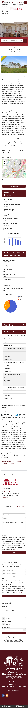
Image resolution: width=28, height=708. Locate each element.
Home (4, 461)
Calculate (14, 633)
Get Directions (14, 186)
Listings (9, 461)
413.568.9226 (16, 18)
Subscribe (14, 595)
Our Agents (5, 499)
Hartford (18, 461)
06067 (12, 463)
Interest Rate (6, 627)
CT (13, 461)
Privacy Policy (18, 549)
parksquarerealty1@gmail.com (14, 20)
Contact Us (5, 497)
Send (14, 552)
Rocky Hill (6, 463)
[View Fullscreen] (4, 167)
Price (3, 616)
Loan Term (5, 606)
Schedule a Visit (20, 506)
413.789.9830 (17, 16)
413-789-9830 (8, 491)
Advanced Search (8, 44)
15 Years (12, 610)
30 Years (6, 610)
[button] (25, 40)
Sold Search (20, 44)
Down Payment (6, 621)
